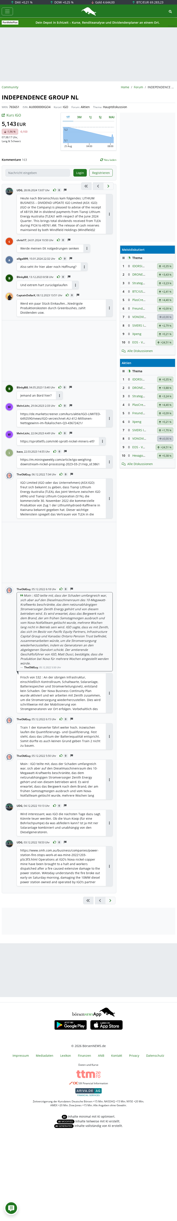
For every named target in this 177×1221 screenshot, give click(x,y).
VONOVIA (139, 317)
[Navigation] (7, 11)
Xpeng (136, 334)
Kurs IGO (13, 115)
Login (80, 173)
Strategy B (139, 283)
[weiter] (108, 186)
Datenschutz (155, 1055)
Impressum (21, 1055)
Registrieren (101, 173)
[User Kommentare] (11, 1208)
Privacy (134, 1055)
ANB (101, 1055)
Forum (138, 87)
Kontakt (116, 1055)
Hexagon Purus (143, 455)
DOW (64, 2)
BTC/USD (138, 291)
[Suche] (170, 12)
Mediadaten (44, 1055)
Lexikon (65, 1055)
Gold (104, 2)
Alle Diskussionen (140, 351)
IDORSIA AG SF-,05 (145, 266)
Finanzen (84, 1055)
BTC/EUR (149, 2)
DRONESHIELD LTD (145, 274)
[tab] (68, 117)
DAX (23, 2)
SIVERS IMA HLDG (144, 325)
